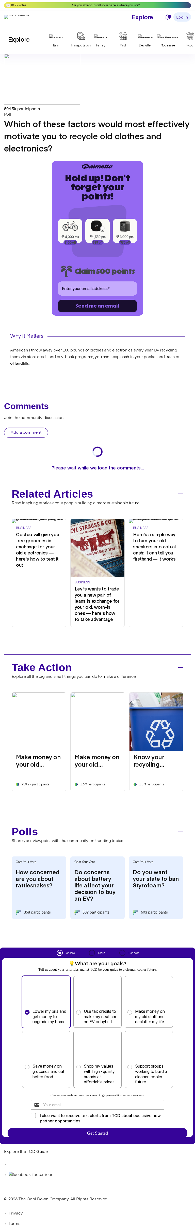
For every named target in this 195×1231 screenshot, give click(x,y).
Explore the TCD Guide (26, 1152)
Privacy (16, 1213)
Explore (142, 16)
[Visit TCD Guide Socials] (14, 1164)
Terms (14, 1224)
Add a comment (26, 433)
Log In (182, 17)
